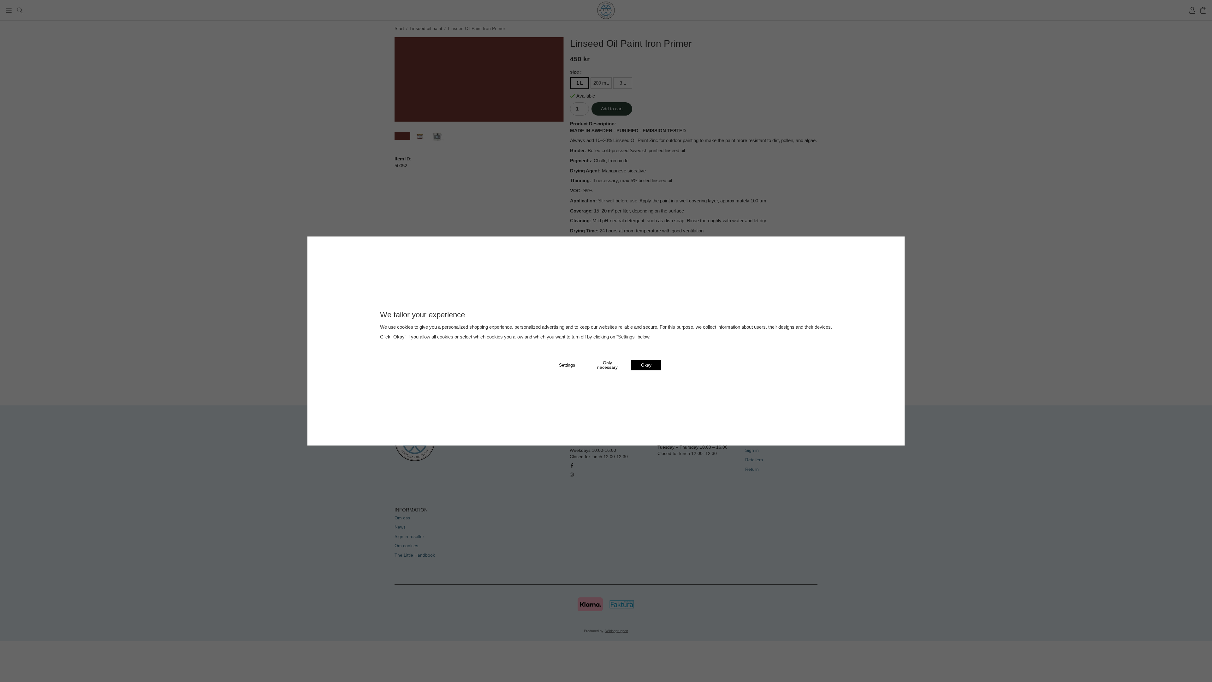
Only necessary (607, 365)
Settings (567, 365)
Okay (646, 365)
